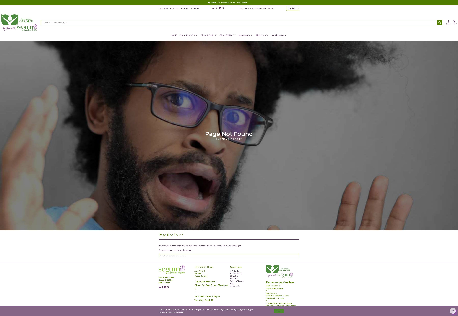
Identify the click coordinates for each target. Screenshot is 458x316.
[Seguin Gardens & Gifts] (19, 22)
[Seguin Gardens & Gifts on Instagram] (220, 8)
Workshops (278, 35)
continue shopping (182, 250)
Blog (232, 283)
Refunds (233, 278)
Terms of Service (237, 281)
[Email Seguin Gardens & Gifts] (213, 8)
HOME (174, 35)
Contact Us (235, 286)
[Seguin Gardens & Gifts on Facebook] (217, 8)
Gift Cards (234, 271)
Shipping (234, 276)
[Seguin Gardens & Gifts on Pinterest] (223, 8)
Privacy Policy (236, 273)
